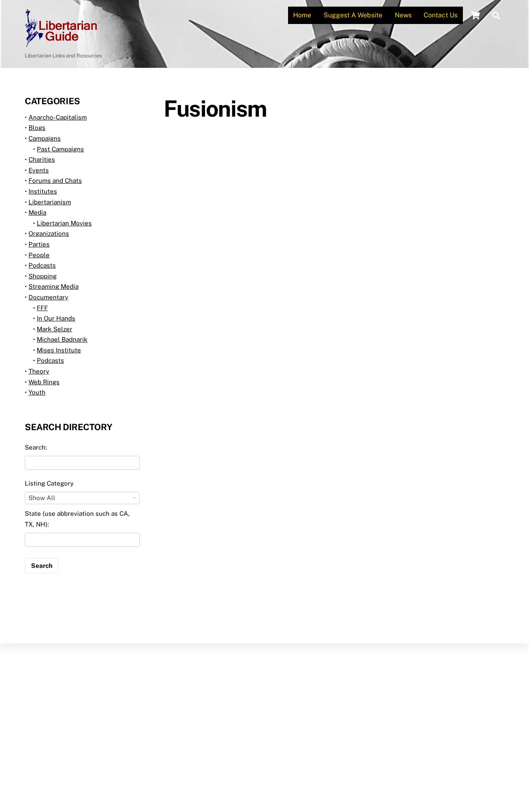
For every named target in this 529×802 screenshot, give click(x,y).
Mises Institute (59, 350)
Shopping (43, 276)
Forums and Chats (55, 180)
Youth (37, 392)
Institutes (43, 191)
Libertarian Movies (64, 223)
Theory (39, 371)
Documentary (48, 297)
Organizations (49, 233)
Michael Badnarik (62, 339)
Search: (36, 447)
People (39, 255)
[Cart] (475, 15)
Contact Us (441, 15)
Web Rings (44, 381)
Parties (39, 244)
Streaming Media (54, 286)
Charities (42, 159)
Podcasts (42, 265)
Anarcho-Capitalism (58, 117)
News (403, 15)
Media (37, 212)
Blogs (37, 127)
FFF (42, 307)
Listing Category (49, 483)
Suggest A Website (353, 15)
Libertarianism (50, 202)
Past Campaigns (60, 149)
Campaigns (45, 138)
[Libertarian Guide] (61, 43)
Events (39, 170)
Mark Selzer (54, 329)
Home (302, 15)
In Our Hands (56, 318)
